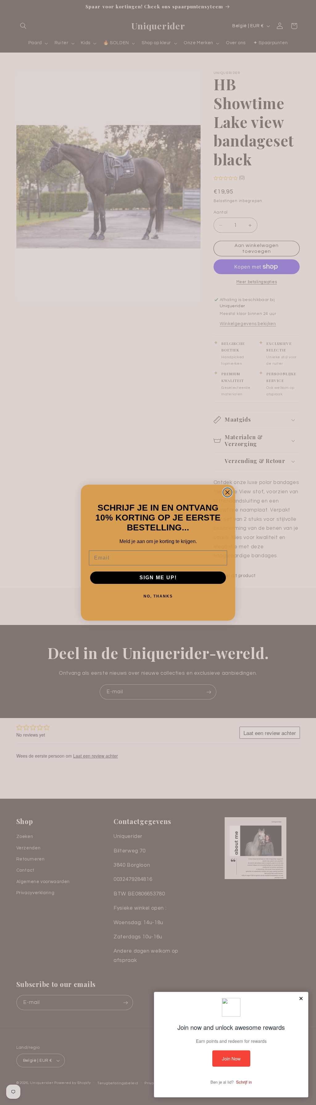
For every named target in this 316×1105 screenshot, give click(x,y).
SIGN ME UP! (158, 577)
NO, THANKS (158, 596)
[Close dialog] (227, 492)
